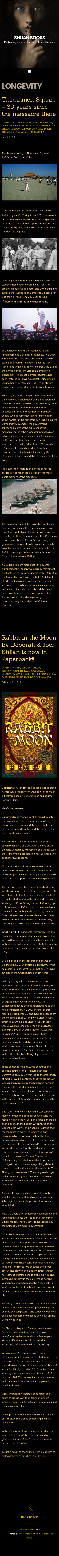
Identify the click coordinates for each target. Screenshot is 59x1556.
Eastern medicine (12, 677)
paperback (30, 795)
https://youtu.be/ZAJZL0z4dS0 (29, 1455)
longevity (17, 128)
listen (13, 572)
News (39, 128)
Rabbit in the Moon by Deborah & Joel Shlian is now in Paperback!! (29, 648)
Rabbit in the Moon (35, 674)
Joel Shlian (37, 670)
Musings (29, 128)
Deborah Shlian (42, 122)
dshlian (6, 122)
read (4, 572)
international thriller (36, 125)
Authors (18, 122)
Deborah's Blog (11, 125)
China (28, 122)
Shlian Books (27, 1529)
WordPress (24, 1533)
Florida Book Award (37, 677)
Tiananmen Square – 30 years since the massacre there (29, 106)
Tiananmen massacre (29, 132)
